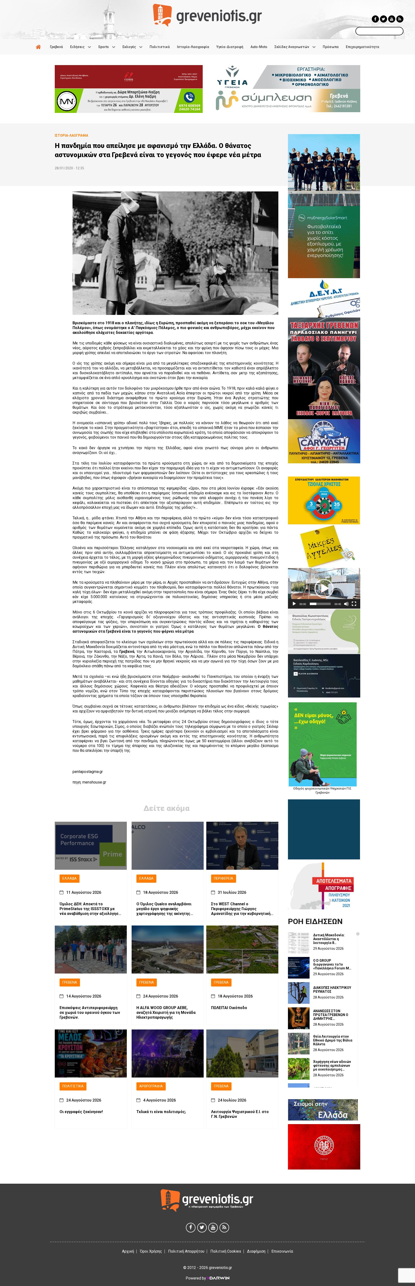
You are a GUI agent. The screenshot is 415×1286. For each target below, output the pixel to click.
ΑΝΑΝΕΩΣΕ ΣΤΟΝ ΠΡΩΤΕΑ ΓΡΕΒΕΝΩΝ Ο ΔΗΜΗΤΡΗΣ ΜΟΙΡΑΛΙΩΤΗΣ (330, 1015)
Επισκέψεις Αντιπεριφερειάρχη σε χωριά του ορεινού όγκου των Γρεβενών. (90, 1012)
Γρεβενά (69, 982)
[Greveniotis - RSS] (399, 19)
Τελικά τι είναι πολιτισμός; (161, 1111)
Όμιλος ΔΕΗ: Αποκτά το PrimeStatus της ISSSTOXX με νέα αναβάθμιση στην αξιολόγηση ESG (90, 908)
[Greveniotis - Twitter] (383, 19)
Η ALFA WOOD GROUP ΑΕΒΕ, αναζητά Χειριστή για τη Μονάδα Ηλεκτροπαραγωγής (165, 1012)
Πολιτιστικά (73, 1086)
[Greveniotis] (207, 15)
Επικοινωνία (282, 1251)
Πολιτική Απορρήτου (186, 1251)
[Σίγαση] (346, 603)
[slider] (320, 604)
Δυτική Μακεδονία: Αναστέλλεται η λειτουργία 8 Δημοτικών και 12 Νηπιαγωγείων (329, 939)
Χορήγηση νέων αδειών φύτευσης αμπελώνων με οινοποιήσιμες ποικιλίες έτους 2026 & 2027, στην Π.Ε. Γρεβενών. (332, 1065)
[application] (324, 588)
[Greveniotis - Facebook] (375, 19)
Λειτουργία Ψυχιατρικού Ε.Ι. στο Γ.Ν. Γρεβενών (240, 1114)
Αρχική (128, 1251)
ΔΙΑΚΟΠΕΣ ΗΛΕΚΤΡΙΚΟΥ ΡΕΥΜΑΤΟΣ (332, 989)
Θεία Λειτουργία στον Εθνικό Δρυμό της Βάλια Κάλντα (332, 1040)
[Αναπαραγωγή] (294, 603)
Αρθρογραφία (151, 1086)
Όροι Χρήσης (151, 1251)
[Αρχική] (39, 47)
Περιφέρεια (223, 878)
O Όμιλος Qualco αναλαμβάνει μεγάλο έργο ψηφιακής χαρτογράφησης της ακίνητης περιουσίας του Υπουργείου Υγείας (163, 908)
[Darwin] (218, 1278)
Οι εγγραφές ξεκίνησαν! (81, 1111)
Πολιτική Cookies (225, 1251)
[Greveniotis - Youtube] (391, 19)
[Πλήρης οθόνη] (354, 603)
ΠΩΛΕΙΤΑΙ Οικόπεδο (229, 1007)
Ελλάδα (69, 878)
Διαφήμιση (256, 1251)
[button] (324, 588)
